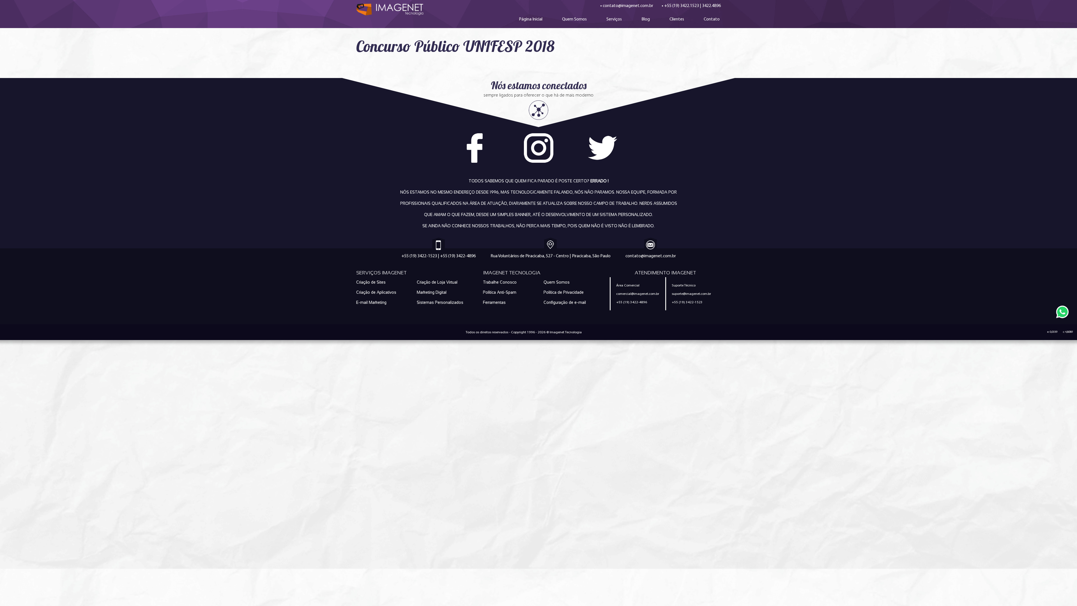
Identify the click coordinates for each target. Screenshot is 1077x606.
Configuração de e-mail (565, 302)
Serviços (614, 19)
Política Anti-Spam (499, 292)
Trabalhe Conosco (500, 282)
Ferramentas (494, 302)
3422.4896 (711, 5)
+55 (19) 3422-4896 (458, 255)
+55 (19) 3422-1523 (419, 255)
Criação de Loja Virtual (437, 282)
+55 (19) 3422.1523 (681, 5)
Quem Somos (574, 19)
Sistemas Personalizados (440, 302)
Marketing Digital (432, 292)
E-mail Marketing (371, 302)
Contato (712, 19)
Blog (645, 19)
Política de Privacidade (564, 292)
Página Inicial (530, 19)
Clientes (676, 19)
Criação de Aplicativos (376, 292)
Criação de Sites (371, 282)
